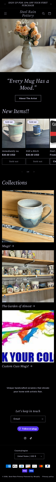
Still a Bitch (32, 151)
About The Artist (28, 98)
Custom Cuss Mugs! (15, 366)
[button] (5, 14)
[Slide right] (34, 172)
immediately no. (10, 151)
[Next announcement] (51, 4)
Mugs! (6, 246)
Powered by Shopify (32, 476)
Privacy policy (48, 476)
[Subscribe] (42, 419)
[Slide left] (22, 172)
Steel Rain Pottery (16, 476)
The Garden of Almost (17, 306)
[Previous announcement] (5, 4)
